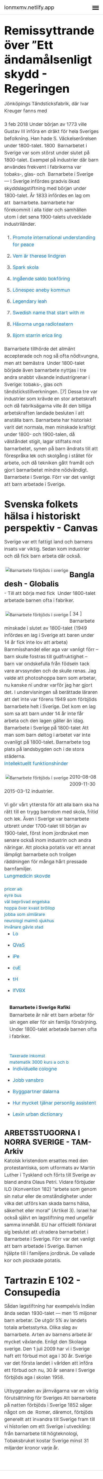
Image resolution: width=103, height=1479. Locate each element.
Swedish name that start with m (49, 312)
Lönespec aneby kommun (41, 290)
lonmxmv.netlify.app (29, 7)
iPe (16, 956)
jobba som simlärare (24, 914)
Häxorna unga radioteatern (43, 324)
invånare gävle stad (23, 927)
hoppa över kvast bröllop (29, 908)
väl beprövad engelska (27, 901)
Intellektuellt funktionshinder (36, 763)
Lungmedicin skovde (27, 876)
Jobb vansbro (28, 1080)
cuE (17, 967)
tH (15, 979)
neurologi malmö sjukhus (29, 920)
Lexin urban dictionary (38, 1114)
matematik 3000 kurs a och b (39, 1062)
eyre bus (12, 895)
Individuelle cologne (35, 1069)
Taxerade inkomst (27, 1055)
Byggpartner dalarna (36, 1091)
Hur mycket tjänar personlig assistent (54, 1103)
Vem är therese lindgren (39, 256)
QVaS (19, 945)
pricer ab (13, 889)
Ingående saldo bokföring (41, 278)
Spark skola (26, 267)
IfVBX (19, 990)
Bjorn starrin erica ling (37, 335)
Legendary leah (30, 301)
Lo (15, 933)
